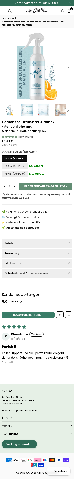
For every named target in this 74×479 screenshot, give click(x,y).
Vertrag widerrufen (19, 444)
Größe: (19, 152)
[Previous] (6, 67)
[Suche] (10, 10)
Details (9, 243)
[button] (69, 10)
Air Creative (8, 18)
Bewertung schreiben (28, 315)
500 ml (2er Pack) (15, 166)
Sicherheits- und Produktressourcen (27, 273)
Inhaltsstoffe (13, 263)
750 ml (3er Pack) (15, 173)
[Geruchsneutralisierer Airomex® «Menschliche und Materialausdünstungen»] (10, 110)
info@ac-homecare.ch (24, 410)
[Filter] (60, 314)
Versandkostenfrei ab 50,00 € (37, 3)
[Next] (67, 67)
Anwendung (12, 253)
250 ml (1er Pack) (15, 158)
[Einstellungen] (62, 10)
